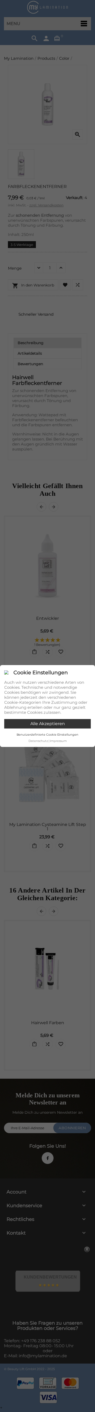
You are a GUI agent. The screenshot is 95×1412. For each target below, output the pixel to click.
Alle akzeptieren (47, 723)
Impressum (58, 741)
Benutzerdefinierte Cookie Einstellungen (47, 734)
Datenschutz (38, 741)
